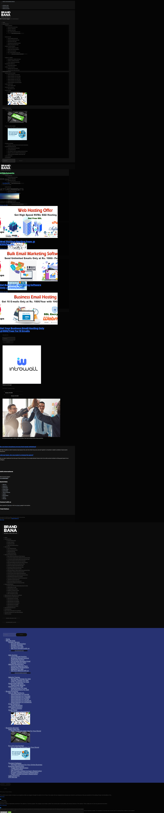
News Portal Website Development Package (16, 560)
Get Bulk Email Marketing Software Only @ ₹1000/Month (20, 286)
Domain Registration (12, 27)
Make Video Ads (8, 109)
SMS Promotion (11, 88)
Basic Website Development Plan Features (16, 556)
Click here (9, 505)
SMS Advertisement (9, 87)
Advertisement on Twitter (14, 79)
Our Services (5, 487)
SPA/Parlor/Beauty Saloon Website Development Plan (18, 570)
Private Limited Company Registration (17, 152)
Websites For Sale (12, 50)
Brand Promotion (7, 71)
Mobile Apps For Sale (10, 66)
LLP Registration (12, 149)
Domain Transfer (12, 28)
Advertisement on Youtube (14, 76)
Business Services (7, 108)
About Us (4, 484)
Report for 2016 (11, 618)
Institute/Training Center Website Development (17, 578)
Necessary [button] (2, 796)
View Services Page (16, 33)
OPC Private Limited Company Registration (17, 151)
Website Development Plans (10, 554)
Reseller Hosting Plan (13, 44)
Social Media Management (14, 91)
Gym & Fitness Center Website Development (16, 573)
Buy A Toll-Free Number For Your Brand (17, 127)
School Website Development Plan (14, 568)
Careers (4, 497)
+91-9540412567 (14, 18)
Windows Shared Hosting (12, 550)
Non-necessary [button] (3, 805)
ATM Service (8, 157)
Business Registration (10, 146)
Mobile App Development (13, 49)
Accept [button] (9, 812)
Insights (4, 493)
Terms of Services (6, 492)
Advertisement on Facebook (14, 80)
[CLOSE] (5, 784)
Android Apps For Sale (13, 68)
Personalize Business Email (14, 43)
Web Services (10, 640)
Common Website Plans (13, 47)
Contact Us (5, 486)
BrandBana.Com (6, 183)
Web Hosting (8, 36)
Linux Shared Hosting (13, 38)
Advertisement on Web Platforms (12, 596)
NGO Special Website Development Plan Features (17, 562)
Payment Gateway (9, 143)
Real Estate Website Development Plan (15, 565)
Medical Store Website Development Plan (15, 582)
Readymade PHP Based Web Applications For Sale (17, 585)
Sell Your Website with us (14, 52)
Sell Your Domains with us (14, 31)
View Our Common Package (18, 204)
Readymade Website (12, 65)
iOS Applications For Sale (12, 588)
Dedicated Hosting (12, 41)
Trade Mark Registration (14, 148)
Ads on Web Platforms (10, 73)
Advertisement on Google (14, 74)
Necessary (4, 800)
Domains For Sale (12, 30)
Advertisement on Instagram (14, 82)
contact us (18, 505)
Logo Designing (8, 155)
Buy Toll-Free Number (16, 746)
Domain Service (8, 25)
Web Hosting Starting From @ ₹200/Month (17, 243)
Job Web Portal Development (13, 579)
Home (6, 537)
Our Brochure (11, 622)
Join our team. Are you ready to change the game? (16, 455)
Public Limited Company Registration (16, 154)
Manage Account (6, 8)
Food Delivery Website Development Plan (15, 571)
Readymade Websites (10, 63)
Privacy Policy (5, 489)
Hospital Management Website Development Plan (17, 574)
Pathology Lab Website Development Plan (16, 564)
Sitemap (4, 498)
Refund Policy (5, 495)
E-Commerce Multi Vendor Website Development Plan (18, 559)
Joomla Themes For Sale (13, 60)
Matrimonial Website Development (14, 581)
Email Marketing (11, 85)
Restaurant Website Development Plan (15, 567)
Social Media (8, 90)
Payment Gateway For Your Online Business (14, 612)
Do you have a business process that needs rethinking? (18, 447)
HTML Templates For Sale (14, 62)
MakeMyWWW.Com (15, 518)
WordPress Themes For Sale (14, 59)
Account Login (6, 5)
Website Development (10, 46)
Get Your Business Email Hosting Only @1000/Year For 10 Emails (22, 330)
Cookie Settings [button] (3, 812)
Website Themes (9, 57)
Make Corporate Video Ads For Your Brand (17, 111)
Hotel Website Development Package (15, 576)
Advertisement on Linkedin (14, 77)
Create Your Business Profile (9, 1)
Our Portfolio (5, 490)
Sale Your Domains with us (12, 545)
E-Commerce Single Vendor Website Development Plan (18, 557)
